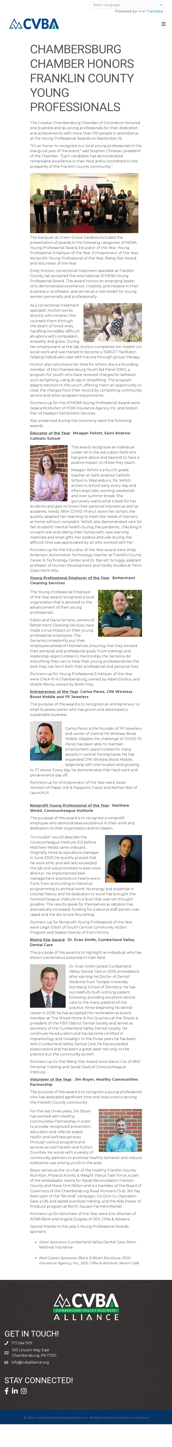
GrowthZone (139, 1417)
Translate (154, 11)
